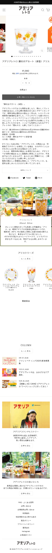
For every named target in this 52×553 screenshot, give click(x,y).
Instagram (26, 531)
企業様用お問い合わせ (26, 510)
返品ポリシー (26, 520)
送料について (26, 170)
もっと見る (26, 259)
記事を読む (26, 446)
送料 (17, 73)
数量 (26, 78)
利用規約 (26, 513)
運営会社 (26, 528)
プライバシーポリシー (26, 524)
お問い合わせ (26, 506)
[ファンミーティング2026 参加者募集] (9, 361)
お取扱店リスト (26, 535)
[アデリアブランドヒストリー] (26, 415)
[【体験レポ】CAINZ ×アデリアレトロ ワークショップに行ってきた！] (9, 384)
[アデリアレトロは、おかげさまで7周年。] (9, 372)
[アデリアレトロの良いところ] (26, 465)
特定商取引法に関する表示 (26, 517)
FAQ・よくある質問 (25, 502)
